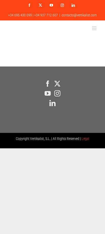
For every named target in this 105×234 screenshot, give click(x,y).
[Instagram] (57, 93)
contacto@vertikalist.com (79, 15)
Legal (85, 139)
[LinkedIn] (52, 103)
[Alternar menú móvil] (94, 28)
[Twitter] (57, 84)
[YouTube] (48, 93)
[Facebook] (48, 84)
